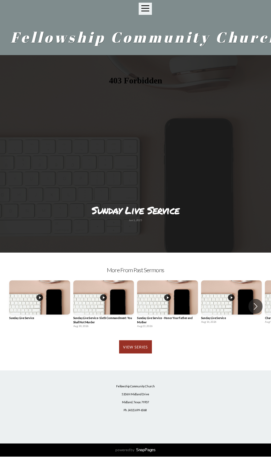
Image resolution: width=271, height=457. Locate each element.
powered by (135, 449)
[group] (39, 304)
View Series (135, 347)
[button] (255, 306)
